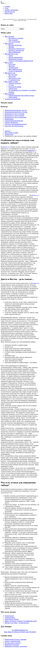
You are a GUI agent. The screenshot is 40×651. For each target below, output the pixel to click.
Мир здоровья (9, 36)
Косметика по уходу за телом (14, 115)
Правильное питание (16, 59)
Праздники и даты (15, 78)
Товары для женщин (11, 10)
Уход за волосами (14, 41)
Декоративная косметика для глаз (16, 110)
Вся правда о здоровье (16, 38)
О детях (11, 85)
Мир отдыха (9, 62)
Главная (7, 6)
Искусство (12, 76)
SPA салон (12, 64)
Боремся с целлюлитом (16, 50)
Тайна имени (13, 97)
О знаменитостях (14, 80)
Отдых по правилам (15, 71)
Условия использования (12, 99)
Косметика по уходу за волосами (15, 117)
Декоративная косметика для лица (16, 112)
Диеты (11, 55)
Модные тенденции (15, 45)
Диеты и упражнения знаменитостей (21, 61)
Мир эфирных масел (15, 69)
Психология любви (15, 87)
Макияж (11, 47)
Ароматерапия (13, 68)
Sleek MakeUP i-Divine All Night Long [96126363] (20, 632)
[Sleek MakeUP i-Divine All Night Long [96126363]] (20, 630)
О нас (6, 8)
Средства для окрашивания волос (16, 124)
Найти (21, 29)
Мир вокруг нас (10, 73)
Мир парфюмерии (15, 52)
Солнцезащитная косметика (14, 121)
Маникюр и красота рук (16, 48)
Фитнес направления (16, 57)
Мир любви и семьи (11, 81)
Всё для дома (13, 74)
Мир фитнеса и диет (11, 54)
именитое (31, 150)
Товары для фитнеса (11, 122)
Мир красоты (9, 43)
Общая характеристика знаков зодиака (21, 95)
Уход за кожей (13, 40)
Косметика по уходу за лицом (14, 114)
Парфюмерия (9, 119)
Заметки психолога (15, 83)
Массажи (12, 66)
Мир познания (9, 94)
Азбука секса (13, 88)
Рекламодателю (10, 11)
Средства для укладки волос (14, 126)
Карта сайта (9, 13)
